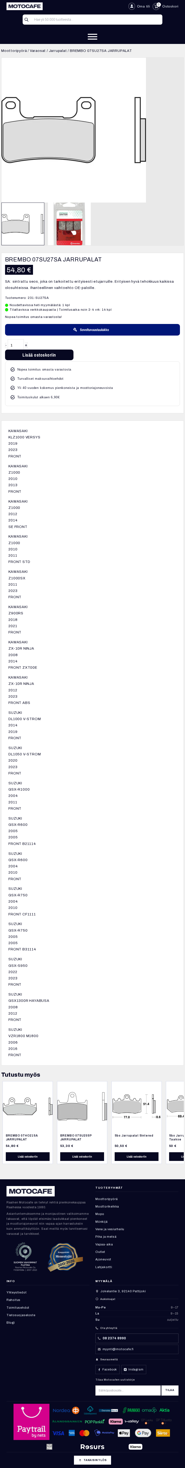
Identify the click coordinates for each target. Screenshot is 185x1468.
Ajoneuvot (103, 1259)
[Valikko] (92, 37)
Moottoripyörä (14, 51)
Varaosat (38, 51)
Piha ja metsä (105, 1236)
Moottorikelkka (107, 1206)
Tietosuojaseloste (21, 1315)
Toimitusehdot (18, 1307)
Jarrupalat (58, 51)
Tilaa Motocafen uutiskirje (115, 1379)
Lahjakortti (103, 1267)
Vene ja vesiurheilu (109, 1229)
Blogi (11, 1322)
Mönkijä (101, 1221)
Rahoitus (13, 1300)
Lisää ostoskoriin (39, 355)
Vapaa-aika (104, 1244)
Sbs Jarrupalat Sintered (134, 1135)
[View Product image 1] (22, 224)
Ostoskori (170, 6)
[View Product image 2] (69, 224)
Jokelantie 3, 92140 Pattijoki (123, 1291)
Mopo (99, 1214)
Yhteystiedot (17, 1292)
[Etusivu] (66, 6)
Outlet (100, 1252)
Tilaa (169, 1390)
